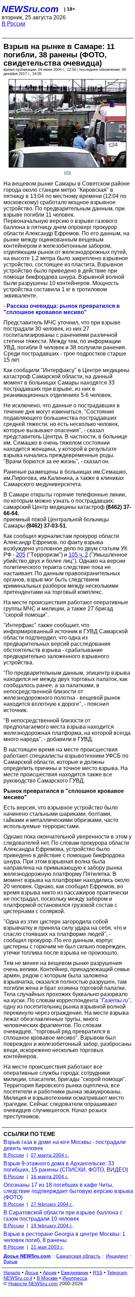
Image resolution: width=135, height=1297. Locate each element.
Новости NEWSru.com (33, 1283)
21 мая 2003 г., (47, 1247)
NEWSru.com (30, 9)
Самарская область (78, 1256)
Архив (49, 1272)
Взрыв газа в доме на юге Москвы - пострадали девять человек (64, 1145)
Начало (11, 1272)
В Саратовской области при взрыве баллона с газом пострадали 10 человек (63, 1216)
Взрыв (10, 1261)
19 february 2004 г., (52, 1225)
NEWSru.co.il (17, 1278)
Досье (31, 1272)
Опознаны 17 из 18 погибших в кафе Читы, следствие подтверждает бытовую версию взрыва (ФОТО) (68, 1191)
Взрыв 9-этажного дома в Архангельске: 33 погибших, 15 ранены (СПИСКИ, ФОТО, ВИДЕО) (65, 1167)
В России (13, 24)
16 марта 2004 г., (50, 1176)
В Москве (47, 1278)
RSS (97, 1272)
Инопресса (74, 1278)
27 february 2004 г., (52, 1204)
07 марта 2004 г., (50, 1155)
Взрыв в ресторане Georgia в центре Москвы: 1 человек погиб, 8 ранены (64, 1237)
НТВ (67, 172)
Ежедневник (74, 1272)
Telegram (117, 1272)
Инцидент (117, 1256)
